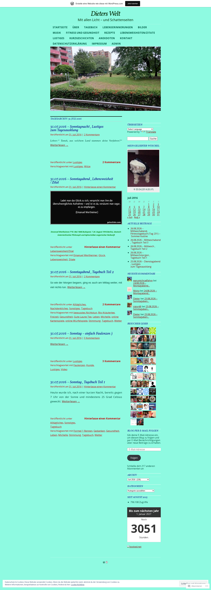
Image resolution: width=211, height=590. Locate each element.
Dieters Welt (105, 14)
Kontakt (126, 38)
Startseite (60, 27)
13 (139, 209)
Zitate (72, 259)
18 (129, 212)
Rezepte (109, 32)
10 (158, 206)
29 (148, 214)
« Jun (129, 217)
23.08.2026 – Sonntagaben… (145, 300)
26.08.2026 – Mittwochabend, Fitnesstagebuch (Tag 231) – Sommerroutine (145, 232)
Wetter (118, 320)
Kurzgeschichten (81, 38)
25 (129, 214)
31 (158, 214)
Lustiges (58, 38)
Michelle (105, 316)
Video (64, 369)
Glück (102, 255)
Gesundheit (66, 316)
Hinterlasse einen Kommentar (100, 186)
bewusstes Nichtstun (85, 312)
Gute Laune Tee (83, 316)
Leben (96, 316)
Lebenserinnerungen (117, 27)
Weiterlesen (59, 145)
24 (158, 212)
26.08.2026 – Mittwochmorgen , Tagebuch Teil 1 (140, 255)
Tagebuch (90, 27)
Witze (87, 166)
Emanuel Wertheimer (85, 255)
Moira (136, 290)
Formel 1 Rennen (82, 430)
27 (139, 214)
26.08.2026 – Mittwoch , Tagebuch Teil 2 (142, 247)
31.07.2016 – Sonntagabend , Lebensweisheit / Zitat (81, 180)
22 (148, 212)
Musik (57, 32)
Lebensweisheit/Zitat (62, 251)
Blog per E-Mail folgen (142, 430)
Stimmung (95, 320)
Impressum (99, 43)
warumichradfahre (143, 280)
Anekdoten (107, 38)
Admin (116, 43)
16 (153, 209)
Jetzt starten (132, 3)
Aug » (137, 217)
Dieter (136, 298)
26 (134, 214)
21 (144, 212)
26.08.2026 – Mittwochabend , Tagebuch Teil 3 (145, 241)
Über (75, 27)
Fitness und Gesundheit (82, 32)
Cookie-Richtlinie (77, 584)
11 (129, 209)
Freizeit (54, 316)
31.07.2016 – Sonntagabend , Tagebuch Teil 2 (82, 272)
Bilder (142, 27)
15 (148, 209)
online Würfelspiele (76, 320)
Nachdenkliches (59, 308)
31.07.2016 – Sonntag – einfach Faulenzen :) (81, 333)
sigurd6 (137, 306)
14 (144, 209)
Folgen (134, 457)
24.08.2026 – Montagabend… (141, 284)
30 (153, 214)
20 (139, 212)
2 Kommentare (92, 134)
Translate (151, 131)
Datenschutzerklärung (70, 43)
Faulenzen (79, 365)
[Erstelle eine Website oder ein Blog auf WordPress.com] (104, 562)
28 (144, 214)
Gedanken (99, 430)
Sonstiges (74, 308)
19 (134, 212)
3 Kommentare (92, 338)
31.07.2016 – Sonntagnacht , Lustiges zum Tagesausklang (76, 128)
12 (134, 209)
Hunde (90, 365)
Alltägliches (79, 304)
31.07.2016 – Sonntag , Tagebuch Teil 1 (77, 382)
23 (153, 212)
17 (158, 209)
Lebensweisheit (59, 259)
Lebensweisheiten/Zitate (137, 32)
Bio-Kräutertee (106, 312)
